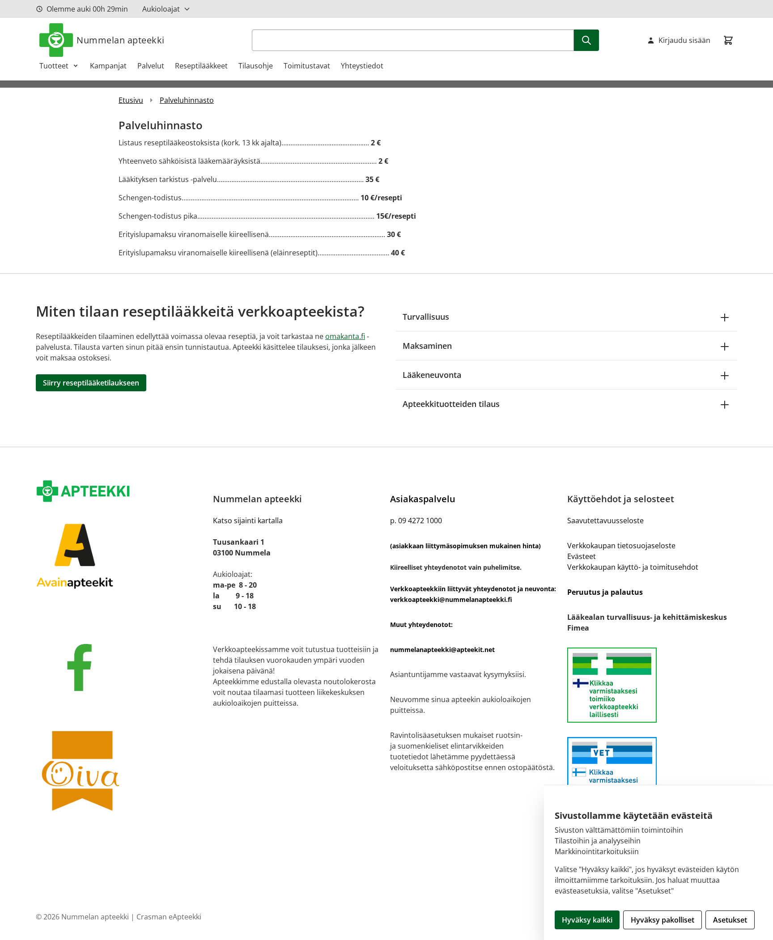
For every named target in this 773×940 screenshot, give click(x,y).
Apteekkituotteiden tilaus (451, 403)
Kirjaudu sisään (684, 40)
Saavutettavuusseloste (605, 520)
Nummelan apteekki (120, 40)
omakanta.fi (345, 336)
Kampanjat (108, 66)
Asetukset (730, 920)
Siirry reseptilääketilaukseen (91, 383)
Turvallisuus (426, 316)
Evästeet (581, 556)
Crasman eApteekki (168, 917)
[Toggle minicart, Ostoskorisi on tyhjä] (728, 40)
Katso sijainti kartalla (248, 520)
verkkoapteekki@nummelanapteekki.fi (451, 599)
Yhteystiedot (362, 66)
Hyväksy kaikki (587, 920)
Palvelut (150, 66)
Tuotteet (53, 66)
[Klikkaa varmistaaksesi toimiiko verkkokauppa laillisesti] (652, 685)
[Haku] (586, 40)
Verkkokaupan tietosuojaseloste (621, 545)
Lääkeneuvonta (432, 374)
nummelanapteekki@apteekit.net (442, 649)
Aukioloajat (161, 9)
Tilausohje (255, 66)
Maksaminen (427, 345)
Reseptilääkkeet (201, 66)
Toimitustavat (307, 66)
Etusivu (131, 100)
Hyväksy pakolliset (662, 920)
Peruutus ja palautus (605, 592)
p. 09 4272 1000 (416, 520)
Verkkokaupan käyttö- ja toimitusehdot (632, 567)
